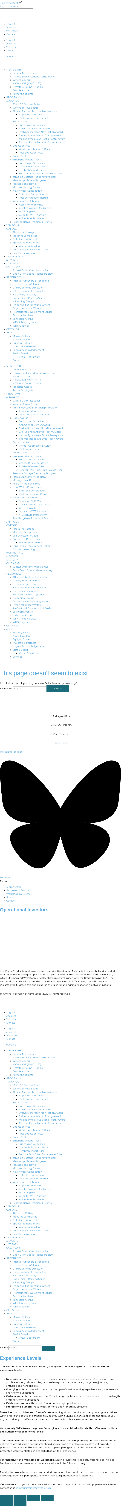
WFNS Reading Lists (24, 322)
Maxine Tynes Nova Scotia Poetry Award (42, 139)
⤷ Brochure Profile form (33, 218)
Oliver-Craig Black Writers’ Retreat (32, 249)
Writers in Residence (30, 246)
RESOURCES (13, 277)
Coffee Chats (20, 156)
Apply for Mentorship (31, 114)
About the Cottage (23, 232)
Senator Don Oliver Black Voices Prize (41, 173)
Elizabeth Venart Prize (31, 170)
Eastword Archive (23, 315)
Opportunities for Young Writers (31, 305)
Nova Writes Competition (27, 190)
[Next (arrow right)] (20, 1503)
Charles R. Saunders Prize (33, 166)
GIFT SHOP (12, 329)
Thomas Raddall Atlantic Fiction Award (41, 142)
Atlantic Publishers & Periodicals (31, 280)
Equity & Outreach (23, 343)
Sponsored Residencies (26, 242)
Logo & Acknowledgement (28, 350)
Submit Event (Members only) (30, 270)
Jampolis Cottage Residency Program (35, 176)
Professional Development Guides (32, 311)
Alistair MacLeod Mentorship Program (35, 111)
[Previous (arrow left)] (6, 1503)
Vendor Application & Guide (35, 149)
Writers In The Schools (26, 201)
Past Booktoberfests (31, 152)
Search (4, 1347)
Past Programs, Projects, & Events (32, 222)
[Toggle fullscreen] (20, 1498)
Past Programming (24, 253)
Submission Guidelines (32, 125)
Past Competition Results (33, 197)
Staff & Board (20, 353)
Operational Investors (24, 909)
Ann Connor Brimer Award (34, 128)
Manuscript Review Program (29, 180)
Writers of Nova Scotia (25, 107)
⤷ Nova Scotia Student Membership (34, 76)
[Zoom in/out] (6, 1498)
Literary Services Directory (28, 287)
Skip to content (9, 3)
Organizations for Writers (27, 308)
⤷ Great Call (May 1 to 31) (27, 83)
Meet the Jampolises (25, 235)
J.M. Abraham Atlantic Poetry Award (40, 135)
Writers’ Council (21, 80)
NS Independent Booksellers (29, 291)
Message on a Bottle (24, 183)
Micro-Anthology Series (26, 187)
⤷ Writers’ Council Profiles (28, 87)
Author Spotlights (23, 93)
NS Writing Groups (23, 301)
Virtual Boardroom (29, 357)
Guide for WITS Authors (32, 215)
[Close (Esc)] (47, 1498)
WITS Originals (27, 211)
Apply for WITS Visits (31, 204)
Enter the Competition (32, 194)
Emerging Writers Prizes (27, 159)
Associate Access (22, 90)
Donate (10, 34)
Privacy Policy (60, 743)
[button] (60, 881)
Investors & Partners (24, 346)
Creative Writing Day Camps (35, 208)
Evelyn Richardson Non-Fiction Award (41, 132)
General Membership (25, 73)
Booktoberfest (21, 145)
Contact (17, 360)
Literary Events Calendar (26, 284)
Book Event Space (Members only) (33, 273)
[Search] (48, 1348)
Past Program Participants (34, 118)
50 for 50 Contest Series (26, 104)
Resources (12, 897)
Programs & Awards (17, 890)
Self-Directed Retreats (25, 239)
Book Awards (20, 121)
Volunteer (12, 31)
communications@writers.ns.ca (33, 1488)
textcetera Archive (23, 318)
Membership (14, 887)
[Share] (33, 1498)
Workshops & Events (18, 894)
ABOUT (10, 332)
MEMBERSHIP (14, 69)
